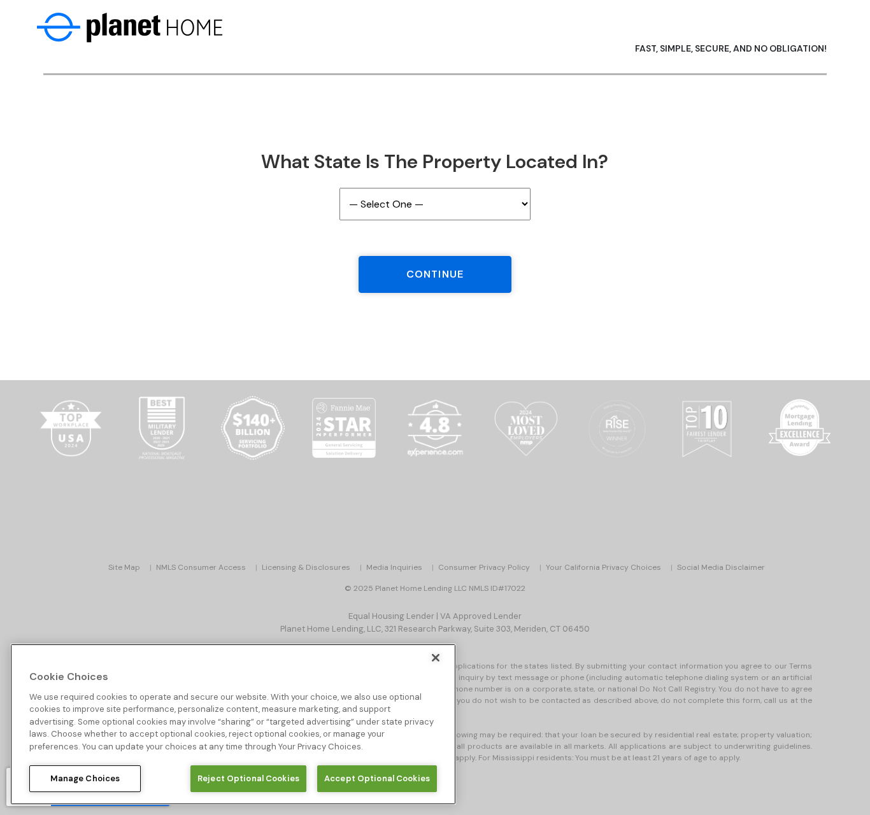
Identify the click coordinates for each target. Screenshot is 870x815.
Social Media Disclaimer (721, 567)
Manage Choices (85, 778)
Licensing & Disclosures (306, 567)
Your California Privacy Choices (603, 567)
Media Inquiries (394, 567)
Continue (435, 274)
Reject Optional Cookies (248, 778)
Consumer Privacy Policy (484, 567)
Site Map (124, 567)
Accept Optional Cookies (377, 778)
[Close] (436, 658)
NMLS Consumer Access (201, 567)
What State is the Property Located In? (434, 161)
